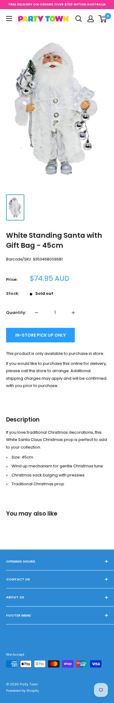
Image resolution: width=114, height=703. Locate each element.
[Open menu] (9, 18)
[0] (103, 18)
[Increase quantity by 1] (73, 312)
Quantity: (16, 312)
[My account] (91, 18)
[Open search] (78, 18)
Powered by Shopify (22, 690)
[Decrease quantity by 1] (36, 312)
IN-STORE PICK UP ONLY (40, 335)
